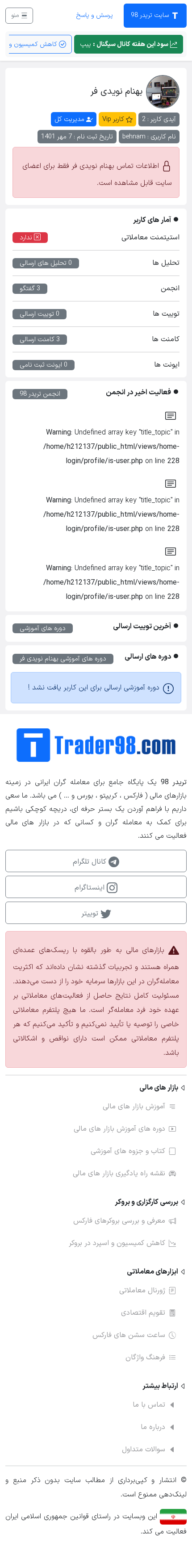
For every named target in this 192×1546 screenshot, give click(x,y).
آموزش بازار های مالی (134, 1106)
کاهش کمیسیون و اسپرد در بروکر (117, 1243)
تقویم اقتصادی (143, 1313)
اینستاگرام (91, 887)
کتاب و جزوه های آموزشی (128, 1151)
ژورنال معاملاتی (142, 1290)
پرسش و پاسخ (94, 15)
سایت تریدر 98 (151, 15)
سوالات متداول (143, 1449)
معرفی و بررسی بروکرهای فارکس (119, 1221)
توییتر (90, 913)
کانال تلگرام (91, 862)
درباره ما (153, 1427)
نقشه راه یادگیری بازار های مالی (119, 1173)
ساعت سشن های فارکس (128, 1335)
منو (16, 15)
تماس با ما (149, 1405)
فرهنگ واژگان (145, 1357)
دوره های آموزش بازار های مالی (119, 1129)
